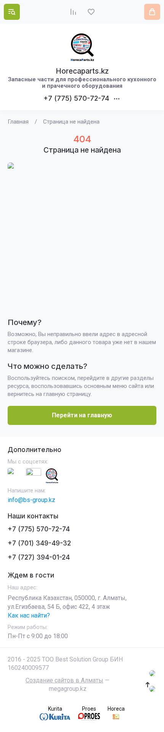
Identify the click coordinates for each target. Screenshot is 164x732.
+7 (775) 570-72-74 (76, 98)
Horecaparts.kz (82, 71)
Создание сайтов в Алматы (64, 680)
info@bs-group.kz (31, 500)
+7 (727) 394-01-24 (39, 557)
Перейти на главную (82, 415)
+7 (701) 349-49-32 (39, 543)
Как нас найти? (29, 615)
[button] (12, 12)
